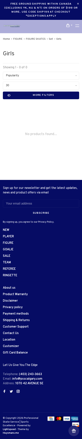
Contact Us (11, 333)
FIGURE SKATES (36, 39)
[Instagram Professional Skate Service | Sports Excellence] (18, 392)
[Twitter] (11, 392)
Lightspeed (9, 429)
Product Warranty (15, 294)
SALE (6, 256)
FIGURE (18, 39)
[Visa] (66, 420)
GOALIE (8, 249)
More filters (43, 95)
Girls (58, 39)
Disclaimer (10, 301)
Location (9, 340)
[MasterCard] (58, 420)
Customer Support (16, 327)
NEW (6, 230)
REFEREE (9, 269)
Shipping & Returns (16, 320)
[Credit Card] (50, 420)
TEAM (7, 262)
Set (51, 39)
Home (6, 39)
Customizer (11, 346)
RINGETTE (10, 275)
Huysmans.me (11, 433)
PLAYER (8, 236)
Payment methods (16, 314)
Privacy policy (13, 307)
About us (9, 288)
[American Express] (74, 420)
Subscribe (41, 213)
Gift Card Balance (15, 353)
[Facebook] (4, 392)
